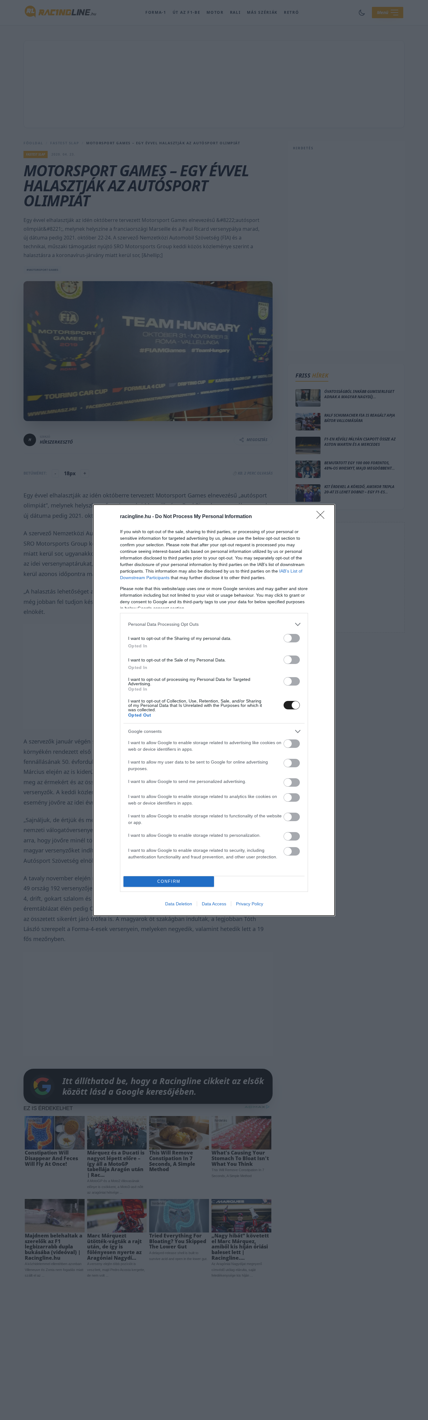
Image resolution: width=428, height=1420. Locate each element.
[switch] (292, 638)
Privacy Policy (249, 903)
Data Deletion (178, 903)
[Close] (322, 517)
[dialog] (214, 710)
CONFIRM (168, 881)
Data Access (214, 903)
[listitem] (214, 624)
